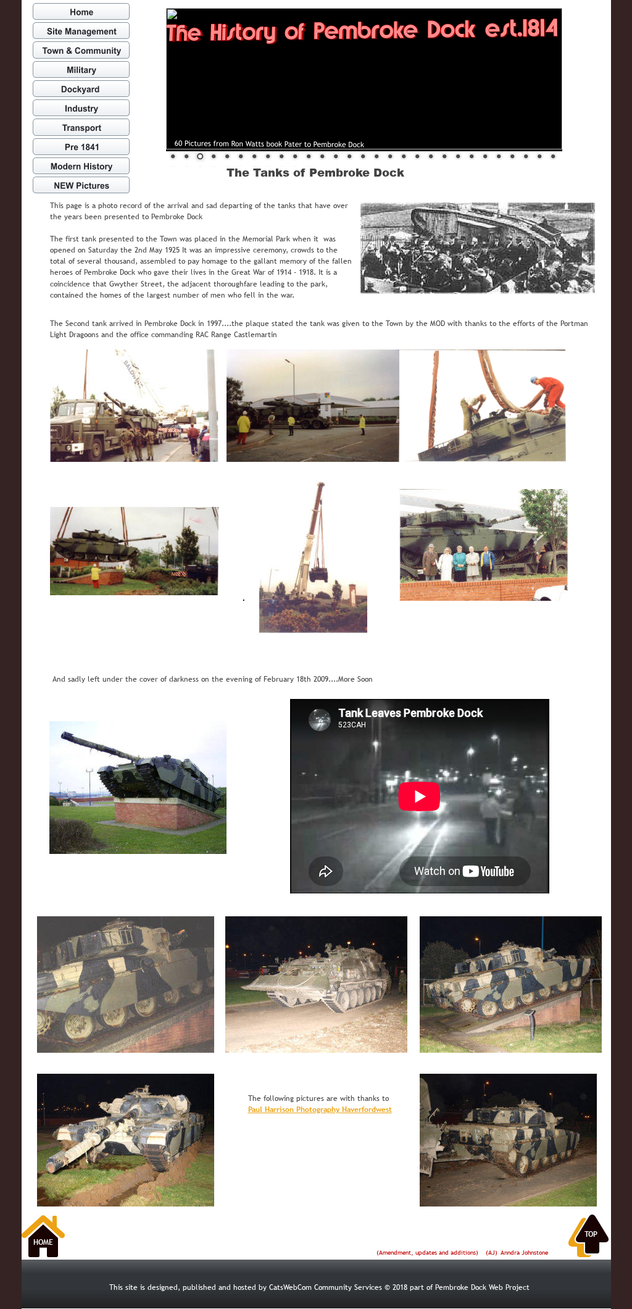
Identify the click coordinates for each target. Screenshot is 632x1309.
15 (363, 156)
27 (526, 156)
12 (322, 156)
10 (295, 156)
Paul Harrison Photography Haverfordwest (320, 1109)
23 (471, 156)
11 (308, 156)
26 (512, 156)
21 (444, 156)
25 (498, 156)
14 (349, 156)
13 (336, 156)
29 (553, 156)
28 (539, 156)
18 (403, 156)
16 (376, 156)
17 (390, 156)
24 (485, 156)
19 (417, 156)
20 (431, 156)
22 (458, 156)
